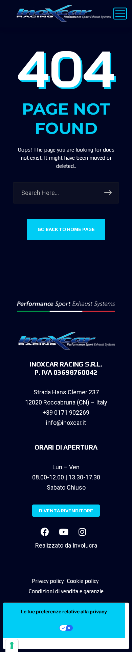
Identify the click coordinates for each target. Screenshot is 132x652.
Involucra (84, 545)
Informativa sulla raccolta (41, 643)
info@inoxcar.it (66, 422)
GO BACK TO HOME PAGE (66, 229)
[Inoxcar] (62, 13)
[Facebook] (45, 531)
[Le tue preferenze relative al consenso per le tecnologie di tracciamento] (11, 645)
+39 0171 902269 (66, 412)
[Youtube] (63, 531)
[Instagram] (82, 531)
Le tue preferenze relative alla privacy (64, 611)
